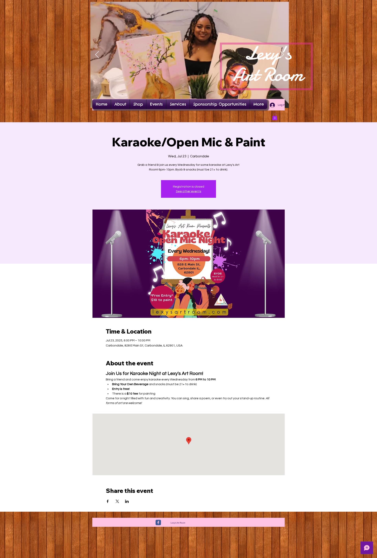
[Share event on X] (117, 501)
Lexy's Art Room (268, 64)
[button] (274, 117)
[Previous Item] (97, 55)
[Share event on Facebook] (108, 501)
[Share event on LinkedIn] (127, 501)
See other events (188, 191)
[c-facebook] (158, 522)
